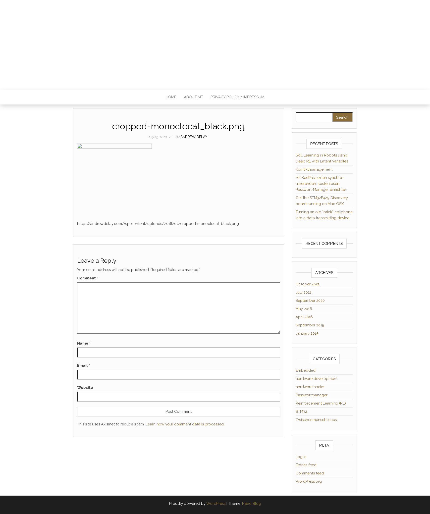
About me (193, 97)
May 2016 (304, 309)
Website (85, 387)
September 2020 (310, 300)
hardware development (316, 378)
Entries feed (306, 465)
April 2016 (304, 317)
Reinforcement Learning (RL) (321, 403)
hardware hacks (310, 387)
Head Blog (251, 503)
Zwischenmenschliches (316, 419)
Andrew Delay (193, 137)
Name (84, 343)
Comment (87, 278)
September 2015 (310, 325)
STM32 (301, 411)
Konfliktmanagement (314, 169)
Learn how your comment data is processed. (185, 424)
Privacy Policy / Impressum (237, 97)
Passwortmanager (311, 395)
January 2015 (307, 333)
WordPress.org (309, 481)
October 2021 (307, 284)
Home (171, 97)
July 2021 (303, 292)
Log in (301, 457)
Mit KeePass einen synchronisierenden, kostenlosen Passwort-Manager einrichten (321, 183)
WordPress (215, 503)
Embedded (306, 370)
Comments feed (310, 473)
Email (83, 365)
